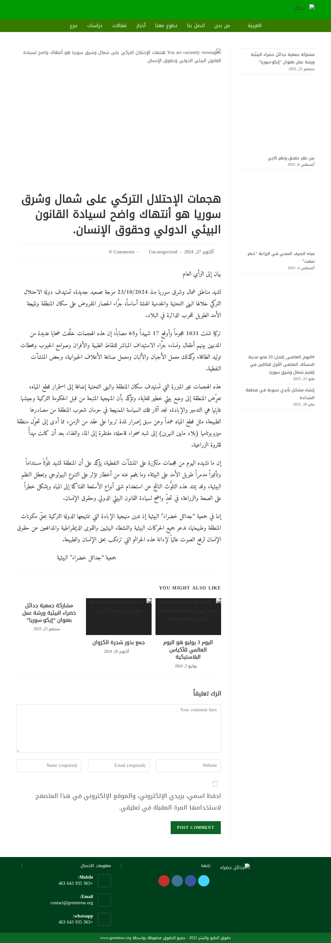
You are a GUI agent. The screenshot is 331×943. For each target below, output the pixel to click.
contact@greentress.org (71, 902)
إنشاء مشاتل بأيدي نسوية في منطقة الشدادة (280, 393)
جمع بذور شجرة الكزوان (118, 642)
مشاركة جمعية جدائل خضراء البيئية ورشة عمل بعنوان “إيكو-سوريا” (49, 613)
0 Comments (121, 252)
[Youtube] (164, 880)
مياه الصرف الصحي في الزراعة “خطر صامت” (281, 257)
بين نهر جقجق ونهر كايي (291, 158)
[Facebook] (190, 880)
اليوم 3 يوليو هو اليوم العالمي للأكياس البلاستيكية (188, 650)
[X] (203, 880)
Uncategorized (163, 252)
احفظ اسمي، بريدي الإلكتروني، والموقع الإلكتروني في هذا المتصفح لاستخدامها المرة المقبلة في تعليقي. (128, 801)
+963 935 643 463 (76, 922)
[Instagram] (177, 880)
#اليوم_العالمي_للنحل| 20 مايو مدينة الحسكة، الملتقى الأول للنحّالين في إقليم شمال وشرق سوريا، (281, 364)
